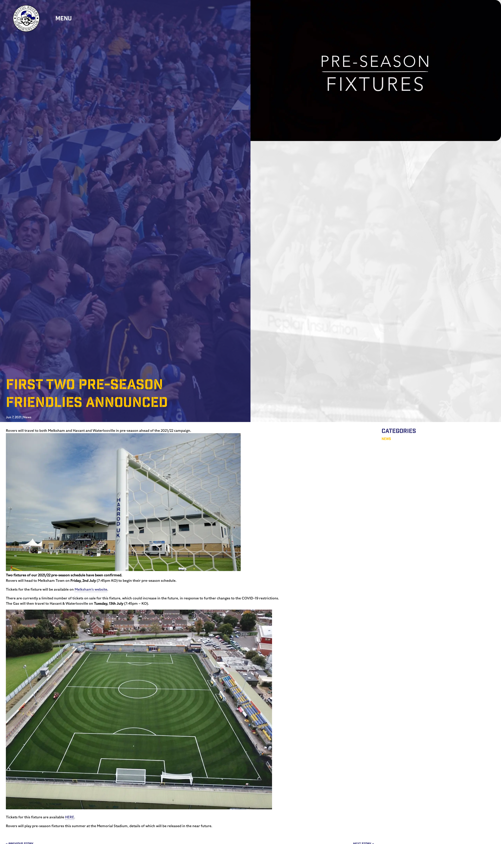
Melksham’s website (91, 589)
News (27, 417)
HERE (69, 817)
